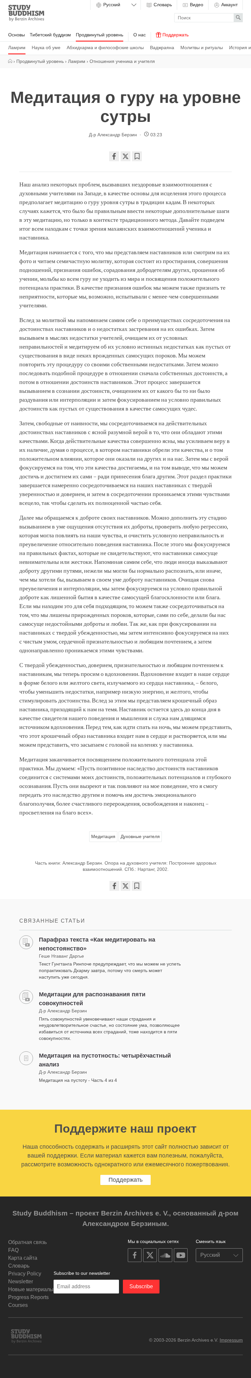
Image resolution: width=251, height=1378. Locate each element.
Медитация (103, 836)
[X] (125, 156)
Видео (196, 4)
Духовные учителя (140, 836)
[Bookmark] (137, 156)
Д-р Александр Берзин (113, 134)
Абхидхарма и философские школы (105, 47)
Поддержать (175, 34)
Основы (16, 34)
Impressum (231, 1340)
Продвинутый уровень (99, 34)
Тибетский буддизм (50, 34)
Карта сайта (22, 1258)
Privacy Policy (24, 1273)
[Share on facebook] (114, 156)
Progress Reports (28, 1297)
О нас (139, 34)
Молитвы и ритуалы (201, 47)
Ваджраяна (162, 47)
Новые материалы (31, 1289)
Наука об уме (46, 47)
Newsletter (20, 1281)
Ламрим (16, 47)
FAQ (13, 1250)
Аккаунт (229, 4)
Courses (18, 1305)
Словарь (162, 4)
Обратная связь (27, 1242)
